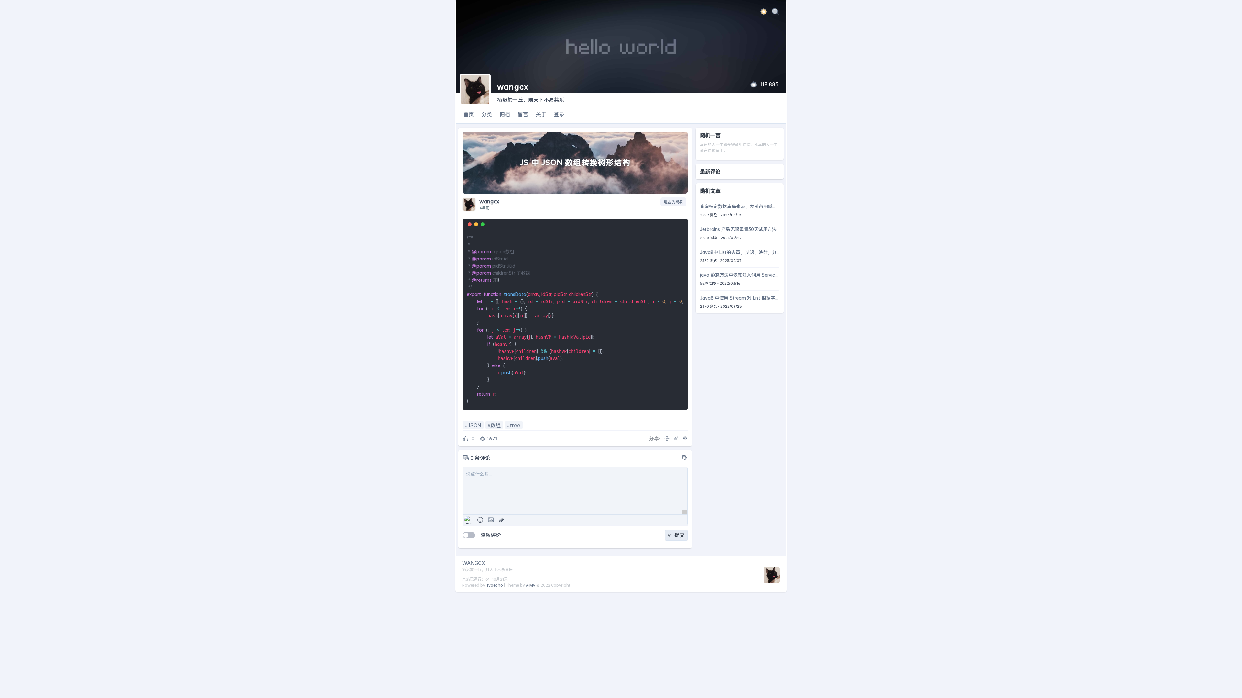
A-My (530, 585)
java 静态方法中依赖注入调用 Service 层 (738, 275)
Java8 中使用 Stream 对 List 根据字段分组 (737, 298)
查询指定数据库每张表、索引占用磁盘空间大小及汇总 (738, 206)
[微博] (676, 438)
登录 (559, 114)
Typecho (494, 585)
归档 (505, 114)
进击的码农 (673, 202)
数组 (495, 425)
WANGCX (473, 562)
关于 (541, 114)
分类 (487, 114)
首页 (468, 114)
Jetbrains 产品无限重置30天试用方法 (738, 229)
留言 (523, 114)
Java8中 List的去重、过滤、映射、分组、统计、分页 (738, 252)
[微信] (667, 438)
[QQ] (685, 437)
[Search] (775, 12)
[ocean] (764, 12)
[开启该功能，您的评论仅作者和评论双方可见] (469, 535)
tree (515, 425)
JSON (474, 425)
